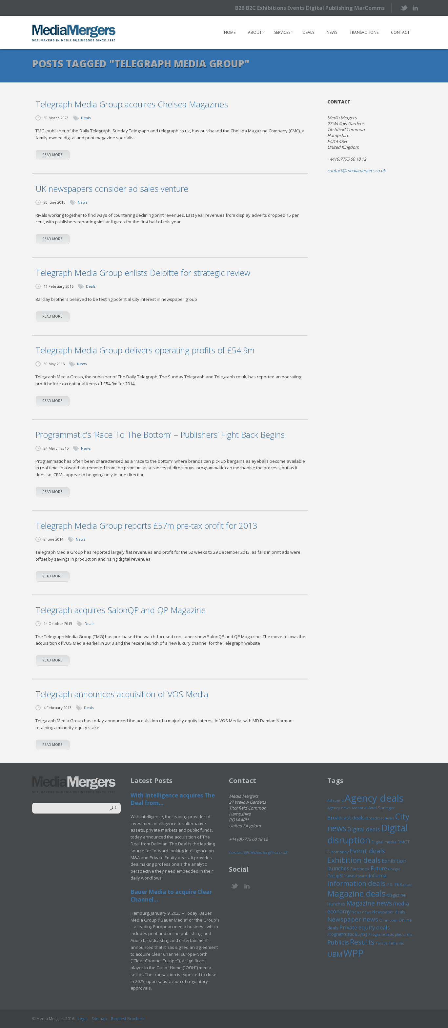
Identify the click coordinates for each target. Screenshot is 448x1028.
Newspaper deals (388, 912)
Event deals (367, 850)
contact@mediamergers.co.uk (356, 170)
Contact (400, 32)
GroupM (335, 875)
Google (394, 869)
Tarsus (381, 943)
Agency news (339, 807)
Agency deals (374, 798)
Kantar (406, 884)
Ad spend (335, 800)
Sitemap (99, 1018)
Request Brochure (128, 1018)
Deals (308, 32)
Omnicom (388, 920)
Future (379, 868)
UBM (334, 954)
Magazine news (369, 903)
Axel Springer (381, 808)
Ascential (359, 807)
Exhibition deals (354, 860)
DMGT (403, 842)
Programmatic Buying (347, 934)
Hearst (362, 875)
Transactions (364, 32)
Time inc (396, 943)
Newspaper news (352, 919)
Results (362, 942)
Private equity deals (364, 927)
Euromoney (338, 851)
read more (52, 154)
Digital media (384, 842)
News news (361, 911)
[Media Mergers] (74, 32)
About (255, 32)
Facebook (360, 869)
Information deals (356, 883)
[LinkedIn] (415, 7)
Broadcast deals (346, 817)
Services (282, 32)
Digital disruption (367, 834)
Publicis (338, 942)
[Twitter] (403, 7)
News (332, 32)
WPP (353, 953)
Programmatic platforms (390, 934)
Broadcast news (380, 818)
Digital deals (363, 829)
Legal (83, 1018)
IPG (389, 884)
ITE (396, 884)
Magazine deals (356, 893)
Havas (349, 876)
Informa (377, 875)
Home (229, 32)
